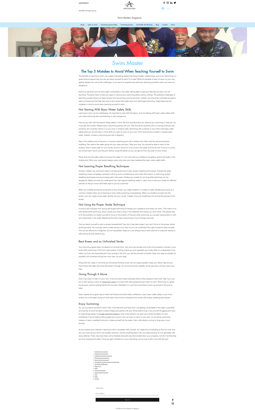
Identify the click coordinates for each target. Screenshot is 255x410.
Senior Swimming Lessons (102, 360)
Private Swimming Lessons (102, 358)
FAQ (96, 374)
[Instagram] (167, 2)
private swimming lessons (109, 314)
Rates (96, 376)
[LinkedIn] (171, 2)
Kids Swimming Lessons (101, 351)
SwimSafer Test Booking (101, 364)
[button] (92, 24)
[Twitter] (174, 2)
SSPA (96, 368)
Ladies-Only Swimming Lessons (103, 356)
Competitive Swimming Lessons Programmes (107, 362)
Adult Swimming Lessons (101, 354)
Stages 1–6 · (98, 366)
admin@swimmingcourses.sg (87, 11)
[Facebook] (164, 2)
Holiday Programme (100, 370)
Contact (97, 379)
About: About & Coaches (101, 372)
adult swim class (109, 282)
